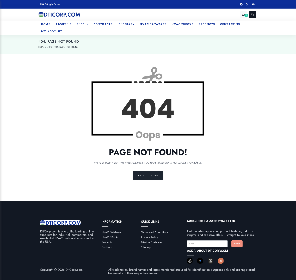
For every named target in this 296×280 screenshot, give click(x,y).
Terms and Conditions (154, 232)
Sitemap (146, 247)
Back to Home (148, 175)
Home (41, 47)
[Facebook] (241, 4)
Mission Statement (152, 242)
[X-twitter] (247, 4)
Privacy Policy (149, 237)
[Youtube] (253, 4)
